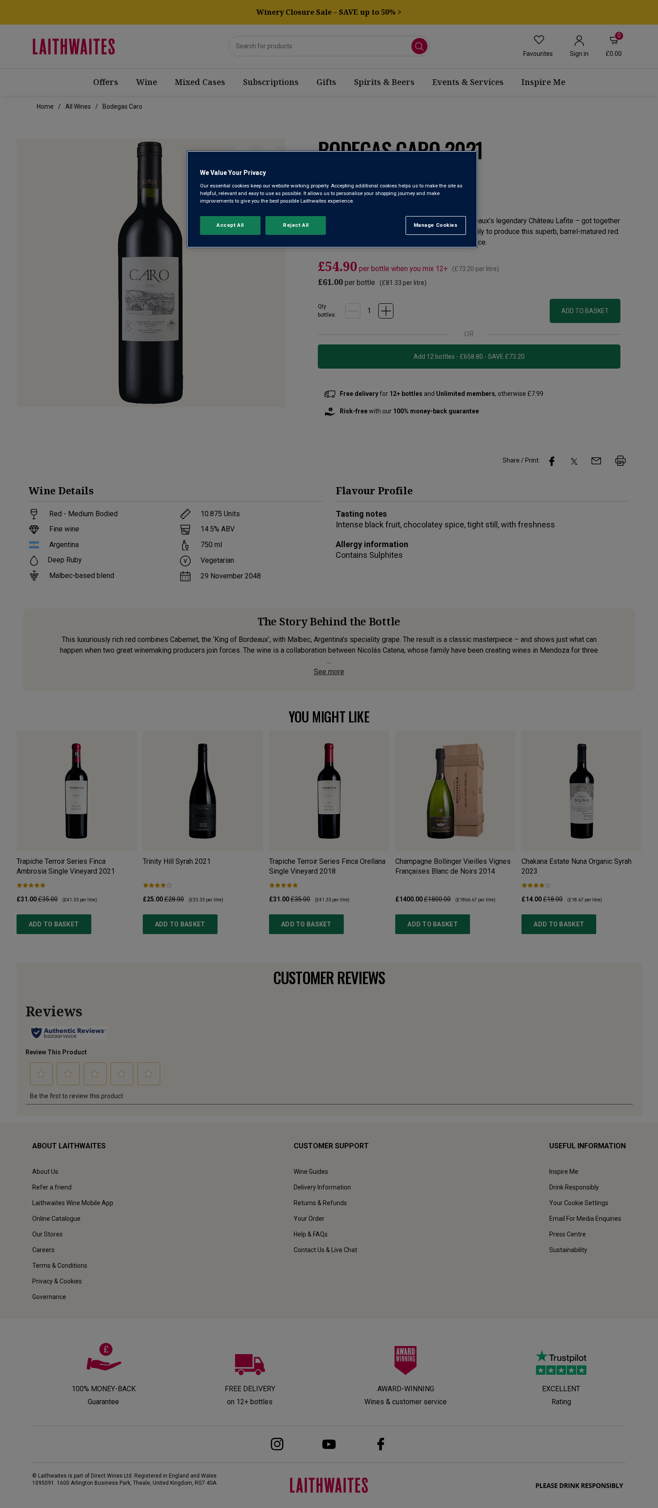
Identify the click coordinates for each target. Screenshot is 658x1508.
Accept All (230, 225)
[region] (332, 199)
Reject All (296, 225)
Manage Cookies (436, 225)
